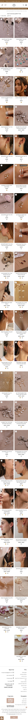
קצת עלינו (24, 687)
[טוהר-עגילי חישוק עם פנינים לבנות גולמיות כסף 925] (21, 469)
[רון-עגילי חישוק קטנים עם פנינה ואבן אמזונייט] (7, 528)
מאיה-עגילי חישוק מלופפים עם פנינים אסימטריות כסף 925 (7, 244)
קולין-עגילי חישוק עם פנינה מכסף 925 (21, 39)
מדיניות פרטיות (23, 691)
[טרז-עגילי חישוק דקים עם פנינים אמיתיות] (7, 381)
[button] (16, 19)
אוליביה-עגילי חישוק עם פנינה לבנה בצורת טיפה (6, 481)
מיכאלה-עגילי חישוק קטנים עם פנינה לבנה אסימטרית (21, 452)
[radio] (21, 44)
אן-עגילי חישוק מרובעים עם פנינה (21, 569)
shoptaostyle (9, 678)
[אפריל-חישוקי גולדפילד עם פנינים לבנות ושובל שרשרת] (21, 381)
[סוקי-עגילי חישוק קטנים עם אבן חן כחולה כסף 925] (7, 57)
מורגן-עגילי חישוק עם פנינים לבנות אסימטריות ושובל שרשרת (21, 333)
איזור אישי (24, 699)
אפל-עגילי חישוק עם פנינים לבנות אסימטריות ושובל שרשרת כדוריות (7, 364)
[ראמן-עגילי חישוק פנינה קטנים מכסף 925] (7, 320)
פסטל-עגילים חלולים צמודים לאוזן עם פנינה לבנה (21, 598)
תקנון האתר (24, 672)
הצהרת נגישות (23, 685)
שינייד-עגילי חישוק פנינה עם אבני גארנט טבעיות (7, 274)
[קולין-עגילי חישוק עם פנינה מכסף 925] (21, 28)
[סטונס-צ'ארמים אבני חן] (21, 57)
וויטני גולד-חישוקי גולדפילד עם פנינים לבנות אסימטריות (21, 423)
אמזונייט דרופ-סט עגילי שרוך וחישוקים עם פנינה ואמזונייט (21, 540)
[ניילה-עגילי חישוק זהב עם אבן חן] (21, 86)
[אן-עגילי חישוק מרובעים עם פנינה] (21, 557)
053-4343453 (9, 675)
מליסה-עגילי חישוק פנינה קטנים (21, 657)
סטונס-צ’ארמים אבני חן (21, 68)
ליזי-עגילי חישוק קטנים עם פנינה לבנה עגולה (7, 569)
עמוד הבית (25, 10)
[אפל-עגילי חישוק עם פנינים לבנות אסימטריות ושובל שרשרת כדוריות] (7, 351)
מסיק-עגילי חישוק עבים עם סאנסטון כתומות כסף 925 (21, 186)
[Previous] (27, 86)
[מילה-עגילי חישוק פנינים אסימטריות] (7, 616)
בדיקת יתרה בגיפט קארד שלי (20, 704)
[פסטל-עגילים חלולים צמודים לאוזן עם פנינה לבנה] (21, 586)
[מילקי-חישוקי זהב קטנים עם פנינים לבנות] (7, 174)
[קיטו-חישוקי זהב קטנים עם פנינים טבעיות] (21, 203)
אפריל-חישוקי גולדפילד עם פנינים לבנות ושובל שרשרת (21, 393)
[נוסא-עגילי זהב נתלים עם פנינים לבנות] (7, 28)
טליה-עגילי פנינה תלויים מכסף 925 (7, 157)
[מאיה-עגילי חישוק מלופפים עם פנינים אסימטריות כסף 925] (7, 232)
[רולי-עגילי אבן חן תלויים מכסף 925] (21, 145)
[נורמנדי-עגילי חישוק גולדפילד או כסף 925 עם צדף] (21, 291)
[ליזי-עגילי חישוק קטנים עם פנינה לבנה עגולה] (7, 557)
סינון (8, 15)
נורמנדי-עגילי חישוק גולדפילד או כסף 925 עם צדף (21, 303)
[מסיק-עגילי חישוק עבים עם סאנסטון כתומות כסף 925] (21, 174)
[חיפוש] (23, 5)
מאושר (14, 717)
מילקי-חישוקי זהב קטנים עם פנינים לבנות (7, 186)
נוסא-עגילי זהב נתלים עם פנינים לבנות (7, 39)
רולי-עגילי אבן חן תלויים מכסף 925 (21, 157)
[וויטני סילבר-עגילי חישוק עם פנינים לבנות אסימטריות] (21, 115)
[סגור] (26, 707)
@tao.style (10, 681)
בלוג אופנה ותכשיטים (22, 683)
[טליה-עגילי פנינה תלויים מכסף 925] (7, 145)
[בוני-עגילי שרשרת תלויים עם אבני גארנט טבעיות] (21, 262)
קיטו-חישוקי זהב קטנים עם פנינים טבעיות (21, 215)
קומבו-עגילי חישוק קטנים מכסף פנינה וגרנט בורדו (21, 363)
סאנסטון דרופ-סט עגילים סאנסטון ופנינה (7, 510)
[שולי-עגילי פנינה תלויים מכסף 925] (7, 203)
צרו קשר (24, 689)
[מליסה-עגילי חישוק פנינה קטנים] (21, 645)
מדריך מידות (24, 676)
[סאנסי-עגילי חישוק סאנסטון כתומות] (7, 291)
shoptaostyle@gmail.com (7, 672)
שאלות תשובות (23, 681)
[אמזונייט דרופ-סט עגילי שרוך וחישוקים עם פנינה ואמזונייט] (21, 528)
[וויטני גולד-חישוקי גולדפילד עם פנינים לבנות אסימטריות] (21, 411)
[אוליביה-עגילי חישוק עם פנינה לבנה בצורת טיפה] (7, 469)
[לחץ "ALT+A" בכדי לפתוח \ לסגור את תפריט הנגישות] (2, 718)
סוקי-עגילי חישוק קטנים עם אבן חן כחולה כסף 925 (7, 69)
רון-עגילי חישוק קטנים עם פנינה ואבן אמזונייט (7, 540)
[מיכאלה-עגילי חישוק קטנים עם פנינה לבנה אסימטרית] (21, 440)
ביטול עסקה (24, 700)
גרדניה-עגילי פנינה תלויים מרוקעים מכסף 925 (21, 244)
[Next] (15, 86)
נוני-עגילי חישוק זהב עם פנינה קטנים (6, 98)
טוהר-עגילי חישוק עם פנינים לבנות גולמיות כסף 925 (21, 481)
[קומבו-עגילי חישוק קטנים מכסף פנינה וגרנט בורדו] (21, 351)
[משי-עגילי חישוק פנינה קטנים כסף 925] (21, 498)
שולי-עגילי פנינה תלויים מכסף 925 (6, 215)
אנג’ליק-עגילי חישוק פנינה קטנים (7, 452)
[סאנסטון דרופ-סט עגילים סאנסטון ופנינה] (7, 498)
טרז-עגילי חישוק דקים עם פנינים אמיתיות (7, 393)
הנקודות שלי (24, 702)
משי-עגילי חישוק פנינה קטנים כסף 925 (21, 510)
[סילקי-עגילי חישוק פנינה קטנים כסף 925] (7, 586)
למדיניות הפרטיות (12, 714)
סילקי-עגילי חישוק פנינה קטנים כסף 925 (7, 598)
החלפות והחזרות (23, 674)
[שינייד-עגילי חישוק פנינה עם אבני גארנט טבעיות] (7, 262)
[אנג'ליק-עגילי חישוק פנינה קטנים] (7, 440)
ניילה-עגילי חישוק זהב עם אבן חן (21, 98)
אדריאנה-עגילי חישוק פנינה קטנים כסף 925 (21, 627)
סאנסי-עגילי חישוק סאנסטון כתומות (7, 303)
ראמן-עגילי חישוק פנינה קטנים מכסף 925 (6, 332)
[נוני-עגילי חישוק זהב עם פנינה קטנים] (7, 86)
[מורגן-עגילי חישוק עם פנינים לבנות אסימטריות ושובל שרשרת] (21, 320)
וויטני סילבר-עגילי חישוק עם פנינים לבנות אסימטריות (21, 127)
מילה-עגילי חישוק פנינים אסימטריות (6, 627)
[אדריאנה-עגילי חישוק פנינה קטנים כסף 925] (21, 616)
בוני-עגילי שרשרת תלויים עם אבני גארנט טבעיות (21, 274)
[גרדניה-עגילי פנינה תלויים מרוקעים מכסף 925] (21, 232)
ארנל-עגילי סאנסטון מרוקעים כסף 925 (6, 127)
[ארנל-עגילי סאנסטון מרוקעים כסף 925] (7, 115)
